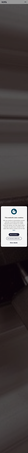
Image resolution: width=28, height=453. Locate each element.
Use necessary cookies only (13, 238)
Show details (13, 242)
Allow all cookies (13, 234)
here (14, 230)
